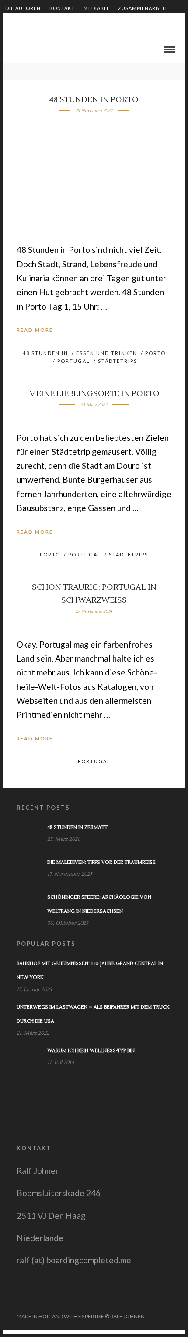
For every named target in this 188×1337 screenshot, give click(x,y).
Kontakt (62, 8)
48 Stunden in (45, 353)
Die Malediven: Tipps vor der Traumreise (101, 862)
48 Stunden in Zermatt (77, 827)
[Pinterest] (167, 1302)
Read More (35, 330)
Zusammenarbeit (143, 8)
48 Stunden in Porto (94, 100)
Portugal (73, 361)
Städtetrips (117, 361)
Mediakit (96, 8)
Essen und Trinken (106, 353)
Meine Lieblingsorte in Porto (94, 394)
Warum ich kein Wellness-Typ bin (91, 1050)
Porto (155, 353)
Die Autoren (23, 8)
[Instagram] (178, 1302)
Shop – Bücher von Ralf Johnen (51, 23)
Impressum (122, 23)
